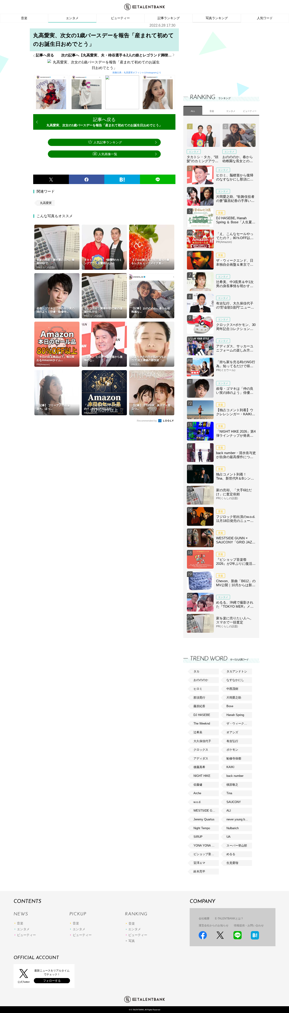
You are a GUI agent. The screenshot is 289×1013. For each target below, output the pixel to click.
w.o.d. (197, 802)
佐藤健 (197, 784)
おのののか (200, 680)
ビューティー (120, 18)
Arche (197, 793)
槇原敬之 (232, 784)
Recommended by (147, 420)
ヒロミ (197, 688)
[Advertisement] (217, 54)
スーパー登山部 (236, 845)
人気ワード (265, 18)
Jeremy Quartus (203, 819)
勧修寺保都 (233, 758)
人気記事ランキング (107, 142)
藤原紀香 (199, 706)
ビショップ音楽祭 (205, 854)
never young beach (238, 819)
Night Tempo (201, 828)
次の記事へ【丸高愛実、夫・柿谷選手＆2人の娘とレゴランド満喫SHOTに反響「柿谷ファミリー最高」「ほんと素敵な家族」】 (118, 55)
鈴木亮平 (199, 871)
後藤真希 (199, 767)
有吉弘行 (232, 741)
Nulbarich (232, 828)
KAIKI (230, 767)
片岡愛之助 (233, 697)
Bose (229, 706)
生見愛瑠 (232, 863)
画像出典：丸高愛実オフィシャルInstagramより (136, 72)
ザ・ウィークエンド (239, 723)
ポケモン (232, 749)
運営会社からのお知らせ (213, 925)
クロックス (200, 749)
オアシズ (232, 732)
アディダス (200, 758)
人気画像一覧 (107, 154)
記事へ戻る (45, 55)
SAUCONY (233, 802)
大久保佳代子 (202, 741)
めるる (230, 854)
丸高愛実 (46, 203)
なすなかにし (235, 680)
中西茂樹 (232, 688)
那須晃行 (199, 697)
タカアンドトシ (236, 671)
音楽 (24, 18)
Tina (229, 793)
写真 (131, 941)
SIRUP (198, 836)
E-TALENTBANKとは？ (229, 918)
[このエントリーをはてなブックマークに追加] (122, 179)
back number (234, 776)
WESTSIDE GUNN (205, 810)
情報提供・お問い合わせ (249, 925)
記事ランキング (169, 18)
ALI (228, 810)
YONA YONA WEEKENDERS (206, 845)
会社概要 (204, 918)
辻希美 (197, 732)
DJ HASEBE (201, 715)
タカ (196, 671)
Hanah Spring (235, 715)
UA (228, 836)
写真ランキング (217, 18)
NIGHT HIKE (201, 776)
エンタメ (72, 18)
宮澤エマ (199, 863)
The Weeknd (201, 723)
